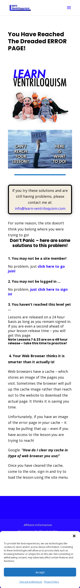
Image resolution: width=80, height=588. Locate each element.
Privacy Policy (51, 582)
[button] (74, 536)
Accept (40, 572)
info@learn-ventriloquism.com (40, 208)
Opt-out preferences (30, 582)
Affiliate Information (38, 525)
